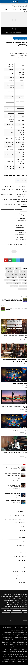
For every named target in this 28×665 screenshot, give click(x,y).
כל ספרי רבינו (15, 37)
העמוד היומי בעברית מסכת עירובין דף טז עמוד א (16, 308)
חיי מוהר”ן (9, 610)
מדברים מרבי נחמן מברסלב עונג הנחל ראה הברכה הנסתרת (14, 453)
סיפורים (22, 77)
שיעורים (12, 77)
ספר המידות (14, 280)
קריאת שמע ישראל (20, 511)
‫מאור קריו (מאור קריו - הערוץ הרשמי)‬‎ (12, 488)
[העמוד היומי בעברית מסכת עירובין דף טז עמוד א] (3, 309)
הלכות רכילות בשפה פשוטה (18, 571)
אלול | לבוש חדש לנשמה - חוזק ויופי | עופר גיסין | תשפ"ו (14, 336)
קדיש (12, 132)
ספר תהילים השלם (22, 594)
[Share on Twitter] (18, 260)
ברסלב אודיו (23, 271)
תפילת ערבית (21, 124)
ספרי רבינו (8, 280)
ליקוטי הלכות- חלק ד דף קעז (20, 430)
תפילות (22, 81)
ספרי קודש (21, 69)
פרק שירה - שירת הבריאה (19, 556)
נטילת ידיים (21, 149)
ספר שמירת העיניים (9, 138)
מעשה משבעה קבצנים (11, 277)
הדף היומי (11, 69)
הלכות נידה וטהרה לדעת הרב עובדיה (9, 614)
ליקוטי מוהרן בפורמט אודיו (20, 274)
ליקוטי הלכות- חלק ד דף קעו (20, 383)
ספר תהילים (11, 113)
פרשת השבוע (17, 189)
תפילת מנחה (21, 120)
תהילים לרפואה (10, 124)
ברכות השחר (21, 113)
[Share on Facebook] (22, 260)
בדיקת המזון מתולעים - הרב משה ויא (16, 579)
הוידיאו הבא (3, 305)
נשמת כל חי (11, 116)
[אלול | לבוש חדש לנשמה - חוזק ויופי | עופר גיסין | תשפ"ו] (14, 326)
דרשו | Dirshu (16, 468)
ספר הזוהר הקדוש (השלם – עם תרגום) (19, 144)
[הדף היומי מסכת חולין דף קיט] (23, 469)
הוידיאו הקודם (24, 296)
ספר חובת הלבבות (6, 612)
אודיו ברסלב (18, 268)
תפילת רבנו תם (10, 149)
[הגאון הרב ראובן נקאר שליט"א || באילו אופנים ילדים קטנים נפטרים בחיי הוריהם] (25, 300)
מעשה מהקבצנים (22, 277)
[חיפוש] (1, 1)
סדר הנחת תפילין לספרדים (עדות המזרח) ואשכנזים (10, 144)
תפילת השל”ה (20, 167)
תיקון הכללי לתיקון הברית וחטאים (16, 515)
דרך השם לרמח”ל (17, 610)
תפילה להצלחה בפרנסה (19, 523)
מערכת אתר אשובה (22, 47)
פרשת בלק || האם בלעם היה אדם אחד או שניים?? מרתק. (14, 406)
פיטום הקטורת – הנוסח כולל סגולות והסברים (19, 103)
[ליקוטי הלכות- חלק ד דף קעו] (14, 374)
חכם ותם (16, 271)
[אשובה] (14, 2)
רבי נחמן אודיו (17, 283)
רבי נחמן (14, 53)
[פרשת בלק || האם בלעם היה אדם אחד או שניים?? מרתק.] (14, 397)
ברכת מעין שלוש (10, 109)
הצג (18, 180)
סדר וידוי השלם (10, 161)
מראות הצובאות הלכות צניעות (12, 596)
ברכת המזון (21, 127)
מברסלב (9, 53)
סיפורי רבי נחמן (23, 280)
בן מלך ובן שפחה (9, 268)
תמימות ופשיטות (22, 289)
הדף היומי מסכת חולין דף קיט (12, 467)
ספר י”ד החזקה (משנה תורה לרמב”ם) (18, 608)
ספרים (22, 86)
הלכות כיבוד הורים (9, 154)
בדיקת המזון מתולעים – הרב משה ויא (20, 132)
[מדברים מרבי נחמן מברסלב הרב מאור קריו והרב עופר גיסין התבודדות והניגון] (14, 350)
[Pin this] (6, 260)
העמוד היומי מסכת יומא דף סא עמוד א (12, 494)
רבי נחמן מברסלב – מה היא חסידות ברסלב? (20, 161)
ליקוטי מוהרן (9, 271)
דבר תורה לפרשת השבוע (17, 5)
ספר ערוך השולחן (23, 614)
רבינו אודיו (9, 283)
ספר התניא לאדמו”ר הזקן (17, 602)
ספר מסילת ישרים (14, 604)
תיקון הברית (11, 92)
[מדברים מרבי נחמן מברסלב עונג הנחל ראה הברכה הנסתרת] (14, 443)
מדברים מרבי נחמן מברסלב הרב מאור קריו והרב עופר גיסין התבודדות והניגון (15, 360)
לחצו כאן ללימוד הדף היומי (7, 186)
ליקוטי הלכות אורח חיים (16, 612)
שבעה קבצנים (14, 286)
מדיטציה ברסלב (9, 274)
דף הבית (25, 5)
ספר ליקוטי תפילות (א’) (7, 606)
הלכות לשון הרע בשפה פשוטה (18, 575)
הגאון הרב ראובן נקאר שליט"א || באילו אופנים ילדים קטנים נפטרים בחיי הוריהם (12, 299)
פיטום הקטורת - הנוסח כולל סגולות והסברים (14, 519)
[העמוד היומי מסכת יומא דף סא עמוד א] (23, 495)
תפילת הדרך (11, 127)
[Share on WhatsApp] (14, 260)
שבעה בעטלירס (23, 286)
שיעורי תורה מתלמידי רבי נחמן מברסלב (20, 39)
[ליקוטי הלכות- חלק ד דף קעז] (14, 421)
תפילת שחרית (20, 116)
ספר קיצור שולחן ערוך (12, 594)
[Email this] (10, 260)
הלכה (12, 73)
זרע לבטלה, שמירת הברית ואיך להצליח (19, 154)
